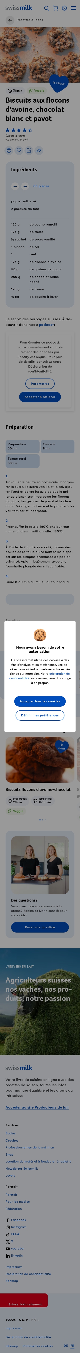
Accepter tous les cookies (40, 701)
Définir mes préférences (40, 715)
